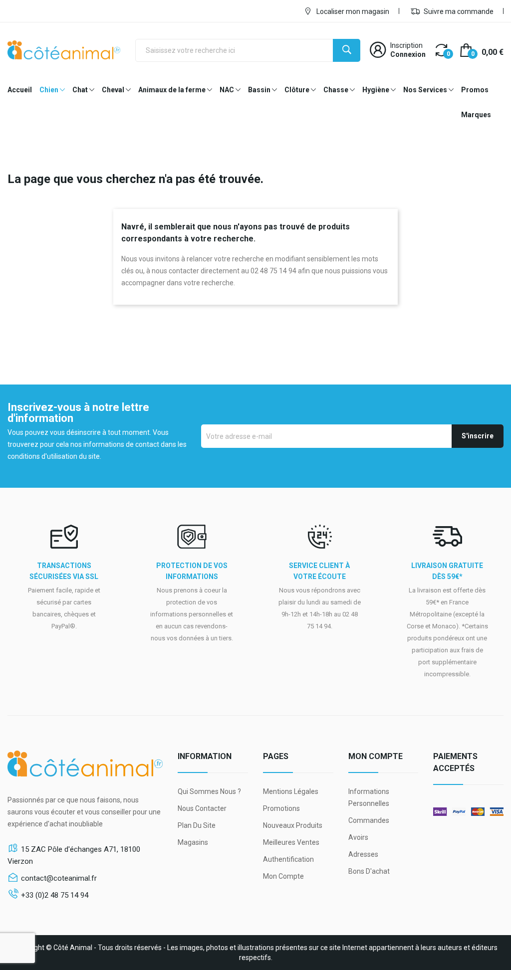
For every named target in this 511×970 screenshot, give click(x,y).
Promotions (281, 808)
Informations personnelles (368, 797)
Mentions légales (290, 791)
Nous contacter (202, 808)
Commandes (368, 820)
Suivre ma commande (458, 11)
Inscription (406, 45)
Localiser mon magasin (352, 11)
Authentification (288, 859)
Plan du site (197, 825)
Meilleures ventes (291, 842)
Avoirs (358, 837)
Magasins (193, 842)
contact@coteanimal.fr (59, 878)
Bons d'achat (369, 871)
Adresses (363, 854)
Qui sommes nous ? (209, 791)
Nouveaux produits (292, 825)
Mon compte (283, 876)
